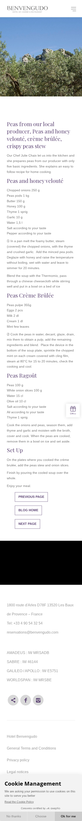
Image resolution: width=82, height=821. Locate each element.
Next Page (27, 524)
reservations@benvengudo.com (32, 632)
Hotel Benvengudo (22, 736)
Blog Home (28, 510)
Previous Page (31, 497)
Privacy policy (18, 760)
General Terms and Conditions (31, 748)
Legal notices (17, 772)
